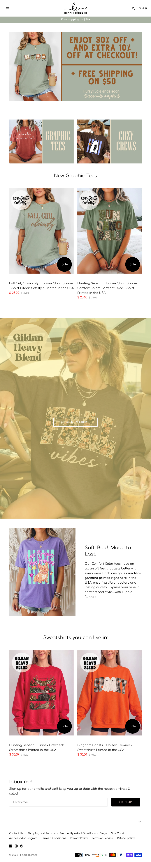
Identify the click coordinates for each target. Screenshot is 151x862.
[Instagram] (16, 846)
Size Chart (117, 833)
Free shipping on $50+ (75, 19)
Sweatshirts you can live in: (75, 637)
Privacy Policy (79, 838)
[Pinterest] (21, 846)
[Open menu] (8, 8)
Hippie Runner (28, 855)
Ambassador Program (23, 838)
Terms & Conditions (53, 838)
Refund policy (126, 838)
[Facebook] (10, 846)
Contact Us (16, 833)
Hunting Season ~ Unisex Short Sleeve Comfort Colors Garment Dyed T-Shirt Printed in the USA (107, 288)
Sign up (125, 802)
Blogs (103, 833)
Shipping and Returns (41, 833)
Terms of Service (102, 838)
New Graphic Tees (75, 175)
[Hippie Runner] (75, 8)
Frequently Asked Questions (78, 833)
